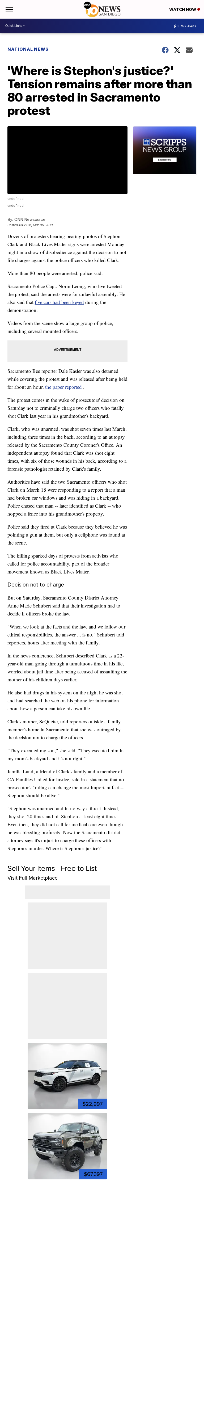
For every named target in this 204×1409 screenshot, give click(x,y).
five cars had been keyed (59, 302)
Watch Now (183, 9)
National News (28, 49)
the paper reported (63, 386)
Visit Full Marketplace (32, 878)
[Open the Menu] (9, 9)
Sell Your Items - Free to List (52, 868)
